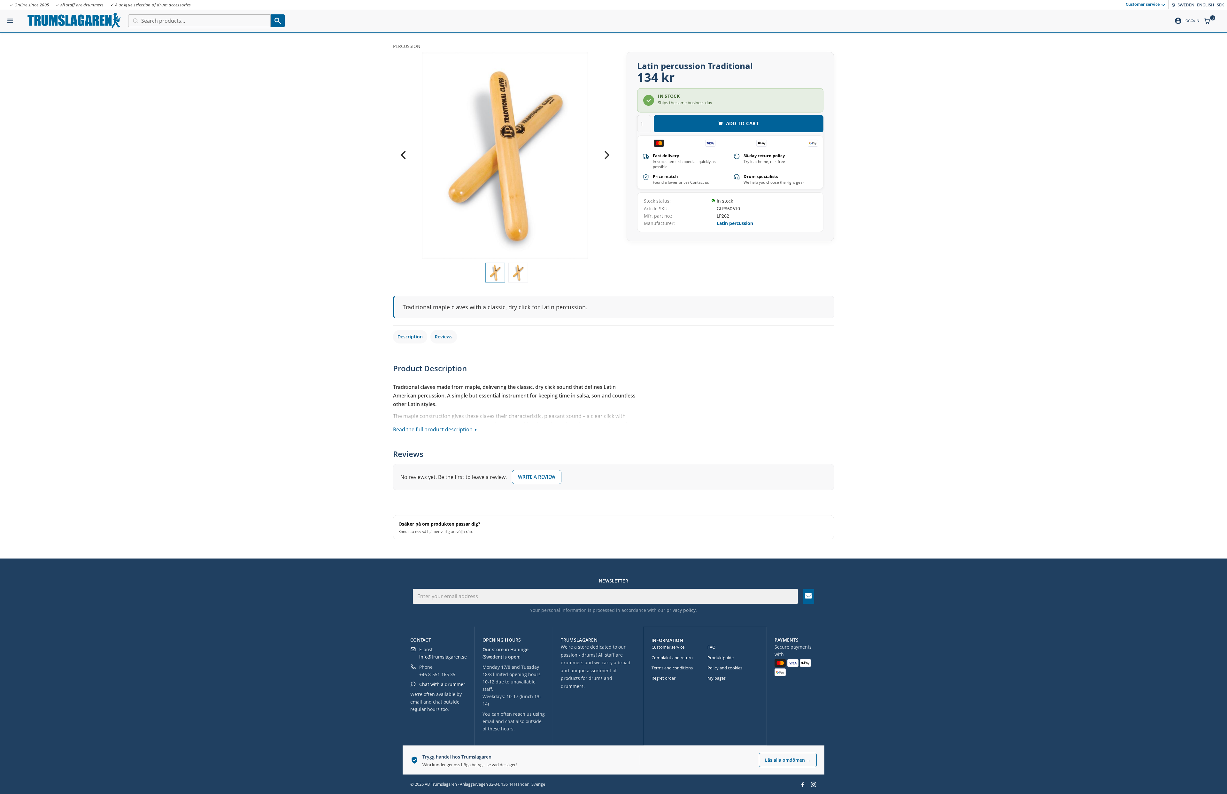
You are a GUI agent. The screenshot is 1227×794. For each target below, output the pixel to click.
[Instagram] (813, 784)
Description (410, 337)
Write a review (536, 477)
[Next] (606, 155)
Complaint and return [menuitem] (672, 657)
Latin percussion (735, 223)
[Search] (278, 20)
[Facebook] (802, 784)
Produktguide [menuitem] (720, 657)
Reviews (443, 337)
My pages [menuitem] (716, 678)
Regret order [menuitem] (663, 678)
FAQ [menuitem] (711, 647)
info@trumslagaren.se (443, 657)
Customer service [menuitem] (1143, 4)
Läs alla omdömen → (788, 760)
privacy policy (681, 610)
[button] (10, 18)
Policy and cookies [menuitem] (724, 668)
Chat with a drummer (442, 684)
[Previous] (404, 155)
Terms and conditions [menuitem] (672, 668)
